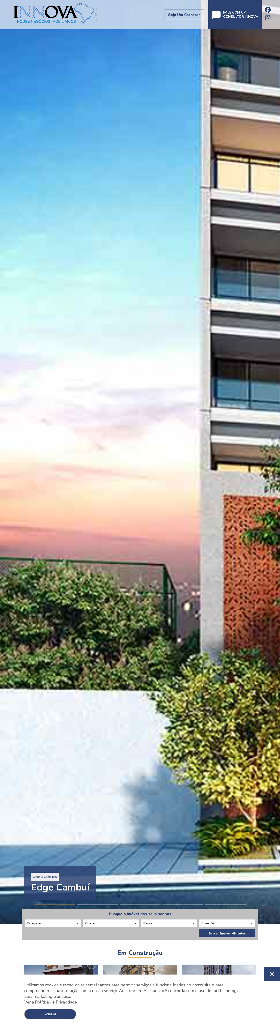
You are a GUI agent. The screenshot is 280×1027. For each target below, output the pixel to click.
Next (278, 462)
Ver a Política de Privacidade (50, 1002)
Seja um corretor (184, 14)
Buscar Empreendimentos (227, 933)
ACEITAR (50, 1014)
